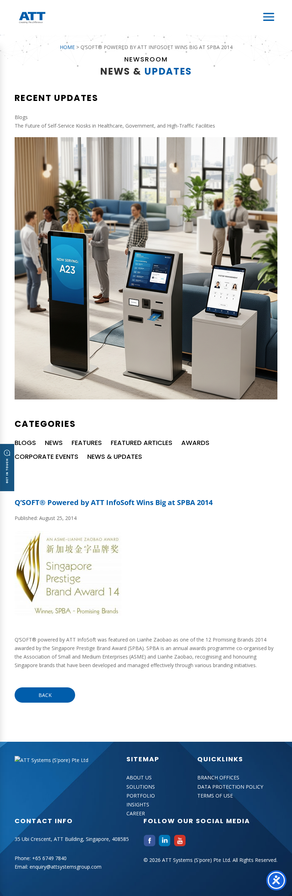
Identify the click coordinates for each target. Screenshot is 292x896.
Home (67, 47)
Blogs (25, 443)
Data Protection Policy (230, 786)
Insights (137, 804)
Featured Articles (141, 443)
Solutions (140, 786)
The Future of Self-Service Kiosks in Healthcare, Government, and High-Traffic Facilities (115, 125)
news (54, 443)
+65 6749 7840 (49, 858)
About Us (139, 777)
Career (135, 813)
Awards (195, 443)
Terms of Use (215, 795)
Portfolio (140, 795)
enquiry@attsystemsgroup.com (65, 866)
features (87, 443)
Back (45, 695)
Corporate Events (46, 456)
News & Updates (114, 456)
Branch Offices (218, 777)
